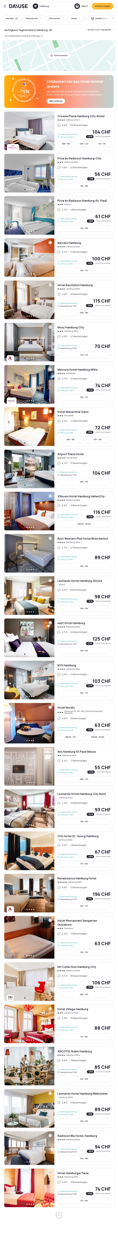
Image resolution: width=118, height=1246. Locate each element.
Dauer (74, 18)
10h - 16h (84, 1079)
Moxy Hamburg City (59, 342)
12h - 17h (84, 355)
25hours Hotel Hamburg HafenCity (59, 511)
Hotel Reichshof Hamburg (59, 300)
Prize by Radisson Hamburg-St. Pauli (59, 215)
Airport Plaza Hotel (59, 469)
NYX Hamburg (59, 680)
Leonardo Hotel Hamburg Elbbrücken (59, 1108)
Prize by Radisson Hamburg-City (59, 173)
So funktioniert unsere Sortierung (22, 35)
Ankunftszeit (32, 18)
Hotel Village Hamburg (59, 1024)
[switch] (100, 18)
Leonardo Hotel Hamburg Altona (59, 595)
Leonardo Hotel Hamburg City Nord (59, 808)
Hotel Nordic (59, 723)
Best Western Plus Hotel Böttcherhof (59, 553)
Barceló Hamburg (59, 257)
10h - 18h (84, 186)
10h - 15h (98, 439)
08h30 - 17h (70, 737)
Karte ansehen (61, 55)
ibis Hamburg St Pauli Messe (59, 766)
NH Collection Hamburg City (59, 981)
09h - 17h (84, 779)
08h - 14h (84, 994)
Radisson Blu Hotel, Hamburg (59, 1148)
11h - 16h (84, 863)
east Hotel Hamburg (59, 638)
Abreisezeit (54, 18)
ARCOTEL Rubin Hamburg (59, 1066)
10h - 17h (84, 270)
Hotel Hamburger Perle (59, 1188)
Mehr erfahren (56, 101)
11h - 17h (102, 143)
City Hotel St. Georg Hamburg (59, 851)
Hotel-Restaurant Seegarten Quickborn (59, 937)
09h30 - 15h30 (84, 524)
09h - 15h (84, 481)
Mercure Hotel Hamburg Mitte (59, 384)
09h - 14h (84, 143)
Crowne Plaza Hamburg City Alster (59, 131)
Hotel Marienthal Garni (59, 426)
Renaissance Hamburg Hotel (59, 893)
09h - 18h (66, 143)
